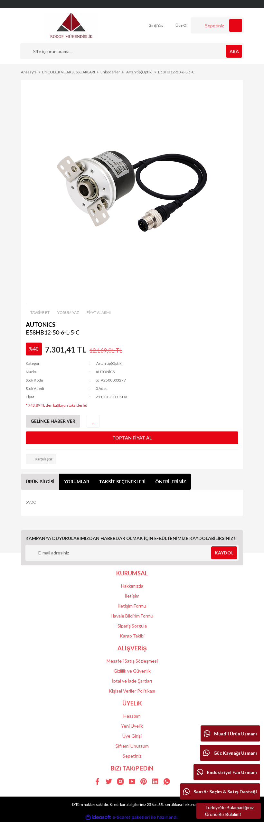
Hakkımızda (132, 586)
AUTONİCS (40, 324)
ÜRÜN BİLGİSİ (40, 481)
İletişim (132, 596)
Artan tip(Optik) (109, 363)
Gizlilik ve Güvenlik (132, 671)
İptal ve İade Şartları (132, 681)
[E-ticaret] (131, 817)
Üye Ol (181, 25)
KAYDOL (224, 552)
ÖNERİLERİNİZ (170, 481)
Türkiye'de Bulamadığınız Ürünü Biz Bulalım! (229, 811)
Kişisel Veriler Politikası (132, 691)
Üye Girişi (132, 736)
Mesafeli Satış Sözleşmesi (132, 661)
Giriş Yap (155, 25)
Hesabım (132, 716)
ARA (234, 51)
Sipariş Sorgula (132, 625)
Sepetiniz (132, 756)
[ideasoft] (98, 817)
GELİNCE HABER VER (53, 421)
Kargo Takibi (132, 635)
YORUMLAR (76, 481)
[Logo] (71, 25)
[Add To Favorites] (93, 421)
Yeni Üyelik (132, 726)
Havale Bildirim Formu (132, 616)
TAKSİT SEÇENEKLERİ (122, 481)
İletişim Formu (132, 606)
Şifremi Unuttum (132, 746)
